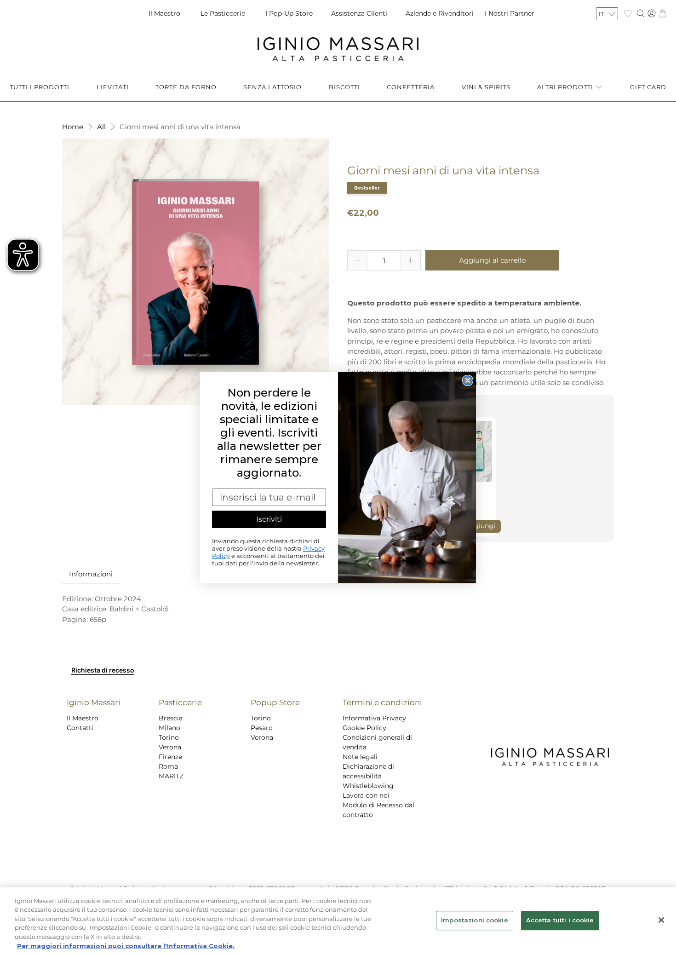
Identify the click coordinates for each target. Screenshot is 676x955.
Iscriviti (269, 519)
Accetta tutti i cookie (560, 920)
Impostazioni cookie (474, 920)
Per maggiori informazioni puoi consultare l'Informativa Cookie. (126, 945)
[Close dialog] (467, 380)
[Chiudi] (661, 920)
